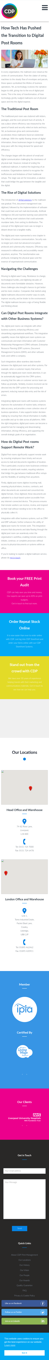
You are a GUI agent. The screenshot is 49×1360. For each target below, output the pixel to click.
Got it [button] (24, 1353)
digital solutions (25, 200)
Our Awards (24, 1280)
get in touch (15, 558)
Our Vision (24, 1270)
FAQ (25, 1291)
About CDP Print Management (24, 1255)
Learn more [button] (9, 1345)
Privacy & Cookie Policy (24, 1296)
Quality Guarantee (25, 1285)
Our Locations (25, 1260)
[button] (30, 788)
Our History (24, 1265)
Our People (25, 1275)
